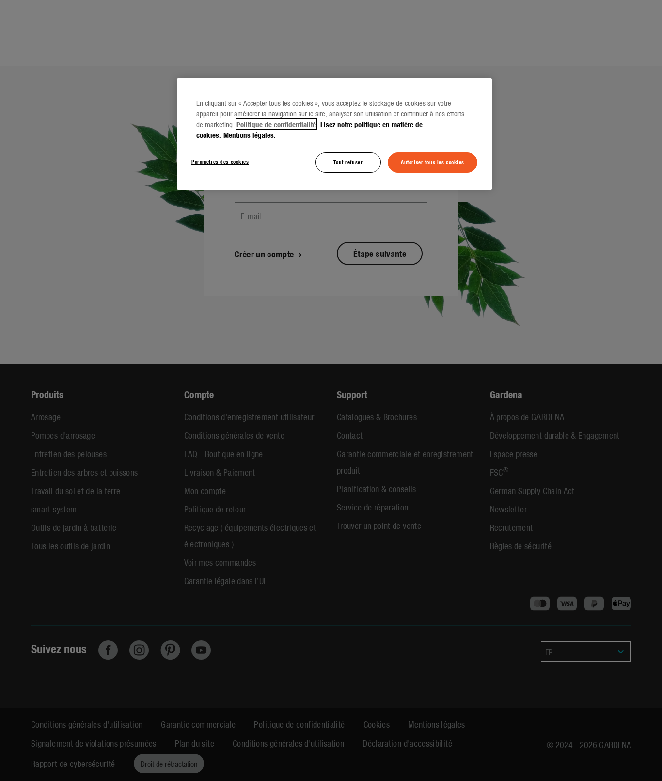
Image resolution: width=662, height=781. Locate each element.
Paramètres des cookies (220, 161)
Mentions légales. (249, 135)
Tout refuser (348, 162)
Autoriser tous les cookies (432, 162)
